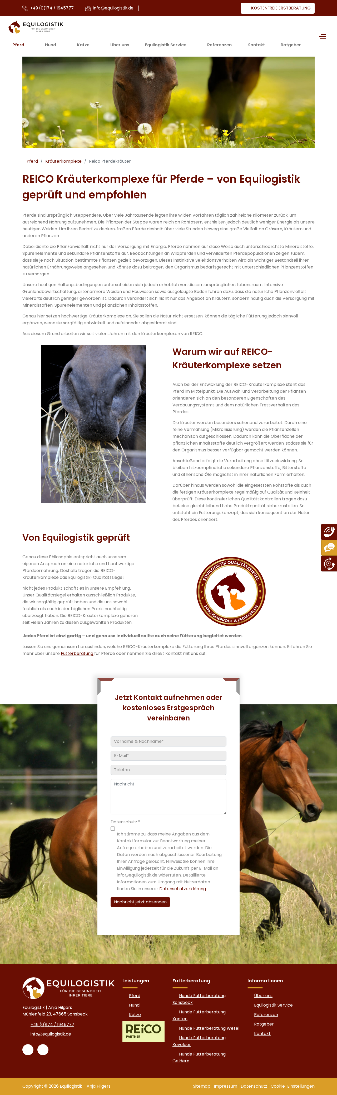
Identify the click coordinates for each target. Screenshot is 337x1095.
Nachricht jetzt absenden (140, 902)
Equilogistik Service (165, 45)
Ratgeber (291, 45)
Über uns (119, 45)
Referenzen (219, 45)
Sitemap (201, 1086)
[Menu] (321, 36)
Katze (83, 45)
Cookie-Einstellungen (293, 1086)
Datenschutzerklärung (182, 889)
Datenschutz (254, 1086)
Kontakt (256, 45)
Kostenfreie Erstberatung (280, 8)
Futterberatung (77, 653)
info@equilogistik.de (112, 8)
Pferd (18, 45)
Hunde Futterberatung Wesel (209, 1028)
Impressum (225, 1086)
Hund (50, 45)
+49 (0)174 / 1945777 (51, 8)
